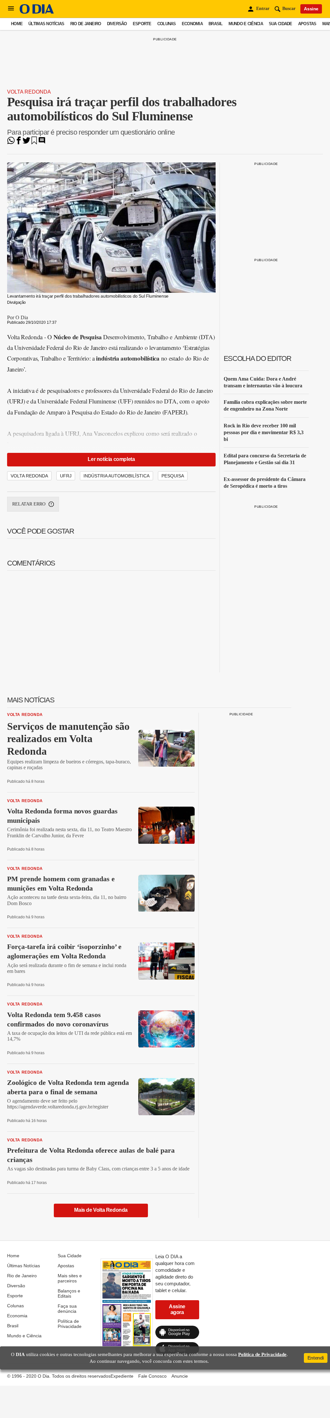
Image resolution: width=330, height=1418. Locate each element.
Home (17, 23)
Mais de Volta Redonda (101, 1210)
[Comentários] (42, 142)
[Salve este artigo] (34, 142)
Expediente (122, 1376)
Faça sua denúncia (67, 1308)
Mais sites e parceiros (70, 1278)
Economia (192, 23)
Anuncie (179, 1376)
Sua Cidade (280, 23)
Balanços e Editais (69, 1293)
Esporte (142, 23)
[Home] (37, 12)
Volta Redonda (29, 92)
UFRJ (66, 475)
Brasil (216, 23)
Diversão (117, 23)
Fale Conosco (152, 1376)
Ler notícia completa (111, 459)
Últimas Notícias (46, 23)
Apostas (307, 23)
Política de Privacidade (70, 1324)
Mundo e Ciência (245, 23)
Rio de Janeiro (85, 23)
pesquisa (172, 475)
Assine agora (177, 1309)
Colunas (166, 23)
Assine (311, 8)
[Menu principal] (11, 9)
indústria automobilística (116, 475)
